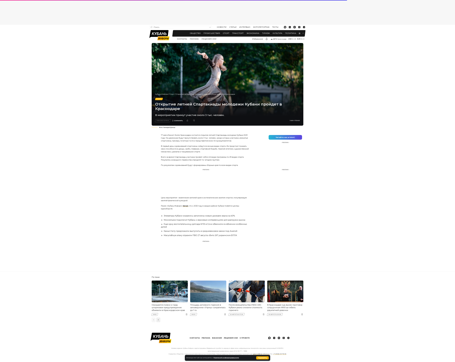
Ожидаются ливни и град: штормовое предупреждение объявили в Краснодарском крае (168, 307)
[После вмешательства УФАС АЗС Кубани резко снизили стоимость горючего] (247, 291)
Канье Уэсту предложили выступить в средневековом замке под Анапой (200, 231)
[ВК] (289, 27)
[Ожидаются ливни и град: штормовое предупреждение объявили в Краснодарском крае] (170, 291)
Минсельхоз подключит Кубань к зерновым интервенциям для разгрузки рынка (204, 220)
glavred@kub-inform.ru (261, 354)
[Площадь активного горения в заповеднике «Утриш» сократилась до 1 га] (208, 291)
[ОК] (299, 27)
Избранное (257, 39)
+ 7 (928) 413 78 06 (279, 354)
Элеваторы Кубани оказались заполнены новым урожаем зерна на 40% (199, 216)
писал (185, 206)
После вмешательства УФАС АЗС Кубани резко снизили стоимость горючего (245, 307)
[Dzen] (294, 27)
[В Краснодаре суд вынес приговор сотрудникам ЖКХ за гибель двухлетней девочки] (285, 291)
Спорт (171, 94)
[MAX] (285, 27)
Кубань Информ (161, 94)
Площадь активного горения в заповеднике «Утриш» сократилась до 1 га (208, 307)
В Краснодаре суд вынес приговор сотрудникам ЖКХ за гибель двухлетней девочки (284, 307)
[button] (262, 357)
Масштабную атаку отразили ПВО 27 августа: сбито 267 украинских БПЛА (200, 235)
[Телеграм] (304, 27)
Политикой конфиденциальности (226, 358)
